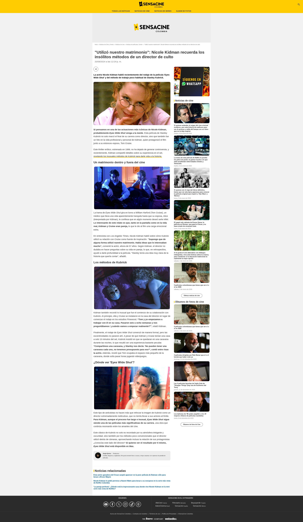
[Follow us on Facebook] (113, 504)
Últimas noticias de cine (192, 295)
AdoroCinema (160, 506)
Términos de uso (154, 514)
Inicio (96, 44)
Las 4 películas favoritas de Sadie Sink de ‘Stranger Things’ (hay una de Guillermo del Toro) (190, 385)
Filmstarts (176, 503)
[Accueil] (151, 4)
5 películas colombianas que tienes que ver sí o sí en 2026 (191, 286)
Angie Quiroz (107, 453)
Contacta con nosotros (140, 514)
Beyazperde (196, 503)
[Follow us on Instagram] (126, 504)
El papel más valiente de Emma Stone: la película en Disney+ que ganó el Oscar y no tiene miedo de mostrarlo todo (190, 224)
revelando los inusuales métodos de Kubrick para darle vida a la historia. (128, 156)
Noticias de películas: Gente (134, 44)
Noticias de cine (142, 11)
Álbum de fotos (183, 11)
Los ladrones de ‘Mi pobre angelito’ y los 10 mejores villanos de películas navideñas (190, 415)
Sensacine (179, 506)
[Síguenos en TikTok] (132, 504)
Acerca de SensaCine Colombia (120, 514)
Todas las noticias (121, 11)
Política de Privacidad (169, 514)
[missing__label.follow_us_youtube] (106, 504)
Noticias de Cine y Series (106, 44)
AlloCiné (159, 503)
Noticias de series (162, 11)
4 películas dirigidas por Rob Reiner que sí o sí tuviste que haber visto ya (191, 356)
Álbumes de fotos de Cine (191, 424)
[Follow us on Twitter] (119, 504)
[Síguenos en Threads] (139, 504)
